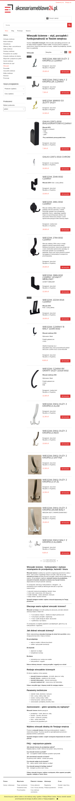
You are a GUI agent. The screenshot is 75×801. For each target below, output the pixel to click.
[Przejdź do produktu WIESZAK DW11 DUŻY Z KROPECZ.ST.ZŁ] (35, 491)
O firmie (60, 787)
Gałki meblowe (7, 49)
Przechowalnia (21, 790)
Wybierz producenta (9, 105)
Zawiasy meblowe (8, 51)
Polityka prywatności (50, 787)
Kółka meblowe (8, 73)
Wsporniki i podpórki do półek (12, 58)
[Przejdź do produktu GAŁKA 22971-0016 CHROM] (35, 162)
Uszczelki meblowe (9, 71)
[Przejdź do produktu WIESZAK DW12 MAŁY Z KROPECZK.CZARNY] (35, 84)
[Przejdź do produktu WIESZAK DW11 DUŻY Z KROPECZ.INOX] (35, 440)
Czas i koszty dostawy (37, 787)
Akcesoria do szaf (8, 63)
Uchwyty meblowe (8, 39)
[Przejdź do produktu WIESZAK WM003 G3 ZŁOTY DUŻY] (35, 105)
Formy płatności (35, 785)
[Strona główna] (31, 10)
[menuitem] (6, 31)
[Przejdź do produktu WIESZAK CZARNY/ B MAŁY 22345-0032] (35, 332)
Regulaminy (47, 785)
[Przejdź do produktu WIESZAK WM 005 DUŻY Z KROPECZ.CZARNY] (35, 63)
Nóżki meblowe (8, 41)
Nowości (5, 75)
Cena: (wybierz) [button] (9, 93)
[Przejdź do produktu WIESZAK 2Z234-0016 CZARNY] (35, 307)
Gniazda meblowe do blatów (12, 56)
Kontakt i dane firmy (63, 785)
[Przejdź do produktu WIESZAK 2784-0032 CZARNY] (35, 247)
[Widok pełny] (69, 52)
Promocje (6, 78)
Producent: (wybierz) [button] (10, 88)
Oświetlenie (6, 44)
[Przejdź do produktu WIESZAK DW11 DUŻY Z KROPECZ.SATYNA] (35, 464)
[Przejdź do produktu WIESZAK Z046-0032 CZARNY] (35, 185)
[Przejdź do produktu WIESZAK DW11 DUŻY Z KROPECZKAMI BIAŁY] (35, 521)
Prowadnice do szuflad (10, 53)
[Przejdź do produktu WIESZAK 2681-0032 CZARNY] (35, 207)
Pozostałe (6, 68)
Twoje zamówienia (22, 785)
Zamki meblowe (8, 61)
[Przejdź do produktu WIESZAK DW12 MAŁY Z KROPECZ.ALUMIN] (35, 543)
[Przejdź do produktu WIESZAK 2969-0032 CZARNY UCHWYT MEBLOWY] (35, 283)
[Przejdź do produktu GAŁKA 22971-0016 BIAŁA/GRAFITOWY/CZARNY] (35, 134)
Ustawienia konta (22, 787)
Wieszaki (6, 66)
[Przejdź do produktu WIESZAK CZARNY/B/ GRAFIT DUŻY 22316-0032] (35, 379)
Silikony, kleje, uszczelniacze (12, 46)
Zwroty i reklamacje (8, 785)
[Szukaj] (69, 25)
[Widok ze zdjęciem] (65, 52)
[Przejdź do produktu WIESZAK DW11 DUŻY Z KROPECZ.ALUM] (35, 414)
